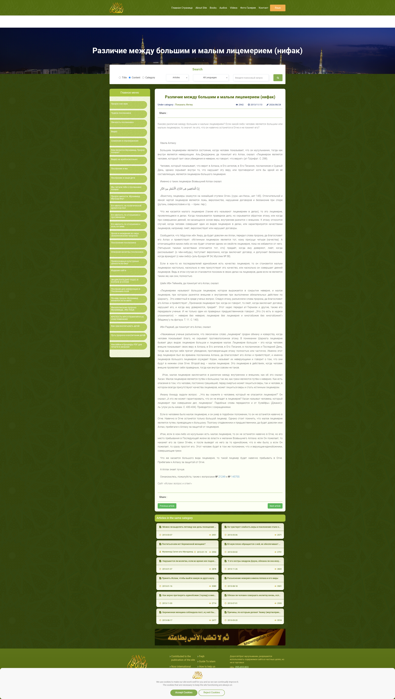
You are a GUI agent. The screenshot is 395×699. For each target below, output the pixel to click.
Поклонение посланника (123, 243)
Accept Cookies (183, 692)
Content (136, 77)
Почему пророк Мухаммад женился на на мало (124, 299)
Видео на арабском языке (124, 159)
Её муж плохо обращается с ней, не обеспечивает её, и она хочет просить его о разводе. (272, 544)
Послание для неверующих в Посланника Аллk (125, 290)
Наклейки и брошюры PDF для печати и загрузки (126, 345)
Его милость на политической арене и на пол (126, 206)
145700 (235, 476)
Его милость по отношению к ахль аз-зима (125, 225)
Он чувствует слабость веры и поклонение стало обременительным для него (267, 527)
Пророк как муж (119, 104)
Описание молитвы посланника (127, 252)
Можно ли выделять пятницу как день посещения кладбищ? (193, 527)
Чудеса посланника (121, 113)
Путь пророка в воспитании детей (128, 335)
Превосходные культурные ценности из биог (125, 262)
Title (124, 77)
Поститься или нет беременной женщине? (184, 544)
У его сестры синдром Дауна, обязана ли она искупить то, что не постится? (266, 561)
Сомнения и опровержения (124, 141)
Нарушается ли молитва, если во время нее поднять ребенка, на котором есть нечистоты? (209, 561)
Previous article (167, 506)
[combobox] (177, 77)
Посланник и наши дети (123, 178)
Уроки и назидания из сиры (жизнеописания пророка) (125, 234)
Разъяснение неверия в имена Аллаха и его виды (252, 578)
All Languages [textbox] (210, 77)
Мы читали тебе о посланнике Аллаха (126, 188)
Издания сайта (118, 270)
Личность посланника (122, 122)
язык (278, 7)
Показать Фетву (184, 104)
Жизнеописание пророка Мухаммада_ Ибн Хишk (123, 308)
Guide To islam (207, 661)
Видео (114, 131)
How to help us (207, 666)
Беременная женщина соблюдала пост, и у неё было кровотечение (197, 612)
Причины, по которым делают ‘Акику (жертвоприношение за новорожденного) (268, 612)
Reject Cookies (212, 692)
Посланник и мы (119, 168)
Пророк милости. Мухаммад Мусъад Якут (125, 197)
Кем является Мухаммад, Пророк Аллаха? (128, 151)
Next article (275, 506)
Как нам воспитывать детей (125, 326)
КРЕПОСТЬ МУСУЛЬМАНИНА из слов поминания (127, 318)
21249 (221, 476)
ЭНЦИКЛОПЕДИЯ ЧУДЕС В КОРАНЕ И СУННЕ (124, 281)
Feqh (201, 656)
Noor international (181, 666)
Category (150, 77)
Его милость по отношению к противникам (125, 216)
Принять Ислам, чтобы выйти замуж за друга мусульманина (193, 578)
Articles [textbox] (176, 77)
